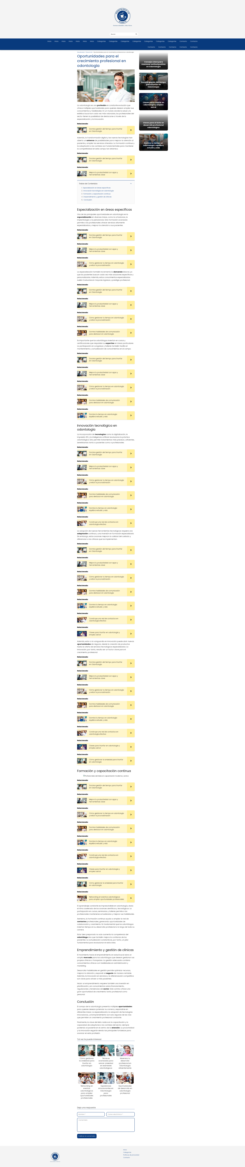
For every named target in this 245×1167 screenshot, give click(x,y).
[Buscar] (136, 34)
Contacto (183, 41)
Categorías (101, 41)
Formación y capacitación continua (96, 194)
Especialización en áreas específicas (97, 188)
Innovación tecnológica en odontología (98, 191)
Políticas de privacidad (131, 1155)
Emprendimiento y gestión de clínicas (97, 197)
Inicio (49, 41)
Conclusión (88, 200)
